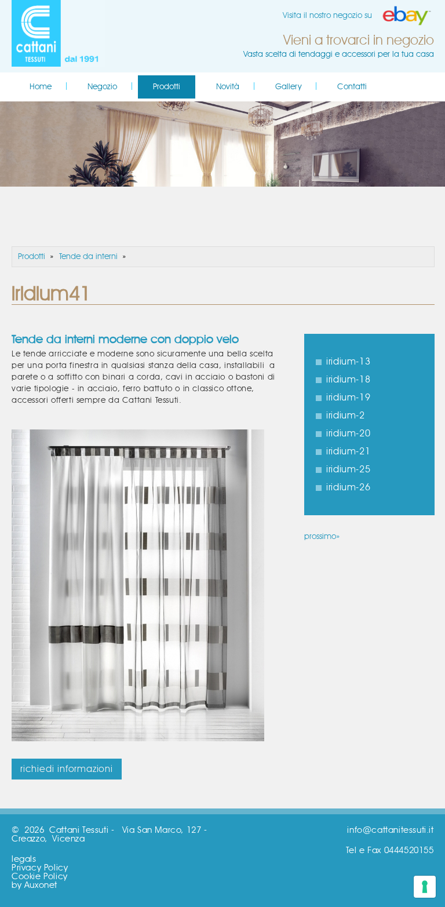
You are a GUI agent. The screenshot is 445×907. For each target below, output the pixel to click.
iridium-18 (348, 379)
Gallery (288, 87)
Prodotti (166, 87)
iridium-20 (348, 433)
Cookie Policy (40, 876)
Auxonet (40, 885)
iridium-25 (348, 469)
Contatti (352, 87)
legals (24, 859)
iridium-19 (348, 397)
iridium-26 (348, 487)
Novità (227, 87)
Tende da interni (88, 257)
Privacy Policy (40, 868)
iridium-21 (348, 451)
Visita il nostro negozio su (327, 16)
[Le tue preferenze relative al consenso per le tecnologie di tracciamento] (425, 887)
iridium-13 (348, 361)
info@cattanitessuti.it (390, 830)
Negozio (102, 87)
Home (41, 87)
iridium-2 (345, 415)
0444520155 (409, 850)
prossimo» (322, 537)
